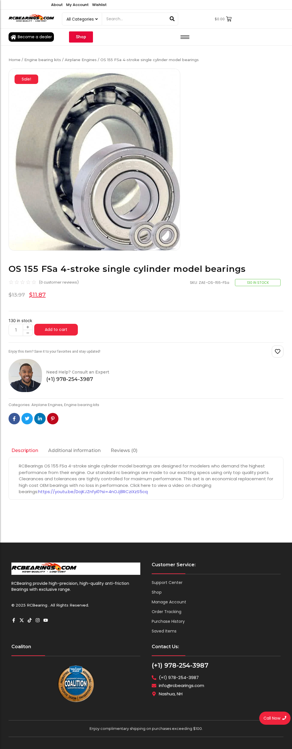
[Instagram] (37, 620)
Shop (157, 592)
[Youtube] (45, 620)
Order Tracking (166, 612)
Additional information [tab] (74, 450)
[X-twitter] (21, 620)
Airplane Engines (81, 59)
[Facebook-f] (13, 620)
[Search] (172, 19)
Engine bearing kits (42, 59)
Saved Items (164, 631)
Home (15, 59)
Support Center (167, 582)
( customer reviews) (59, 282)
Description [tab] (24, 450)
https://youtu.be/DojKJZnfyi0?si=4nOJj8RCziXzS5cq (93, 492)
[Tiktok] (29, 620)
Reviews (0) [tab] (124, 450)
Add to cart (56, 329)
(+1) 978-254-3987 (180, 665)
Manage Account (169, 602)
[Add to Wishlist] (277, 352)
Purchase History (168, 621)
